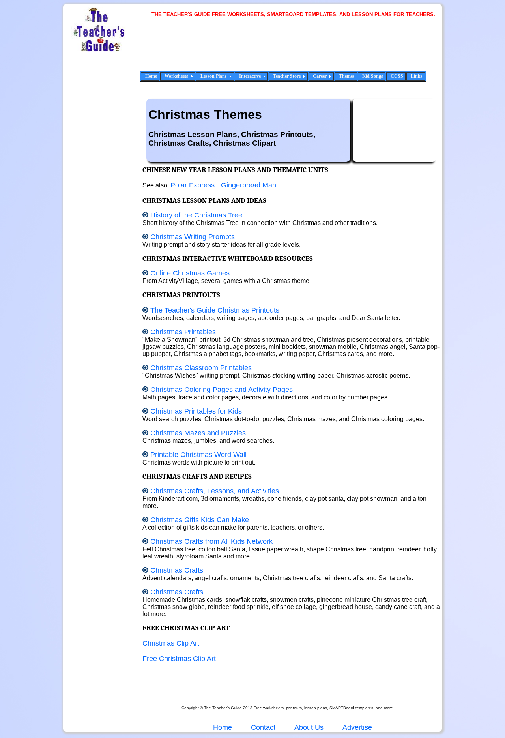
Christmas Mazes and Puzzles (198, 433)
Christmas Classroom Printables (201, 368)
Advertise (357, 727)
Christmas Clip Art (170, 643)
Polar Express (192, 185)
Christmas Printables (183, 332)
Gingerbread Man (248, 185)
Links (417, 76)
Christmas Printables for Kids (196, 411)
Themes (347, 76)
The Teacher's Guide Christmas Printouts (214, 310)
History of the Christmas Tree (196, 215)
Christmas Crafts (176, 570)
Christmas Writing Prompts (192, 237)
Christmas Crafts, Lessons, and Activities (214, 491)
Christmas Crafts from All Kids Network (211, 541)
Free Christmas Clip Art (179, 659)
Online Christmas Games (190, 273)
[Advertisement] (296, 49)
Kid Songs (372, 76)
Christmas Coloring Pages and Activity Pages (221, 389)
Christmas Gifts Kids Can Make (199, 520)
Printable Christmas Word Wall (198, 455)
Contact (263, 727)
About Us (308, 727)
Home (151, 76)
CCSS (397, 76)
